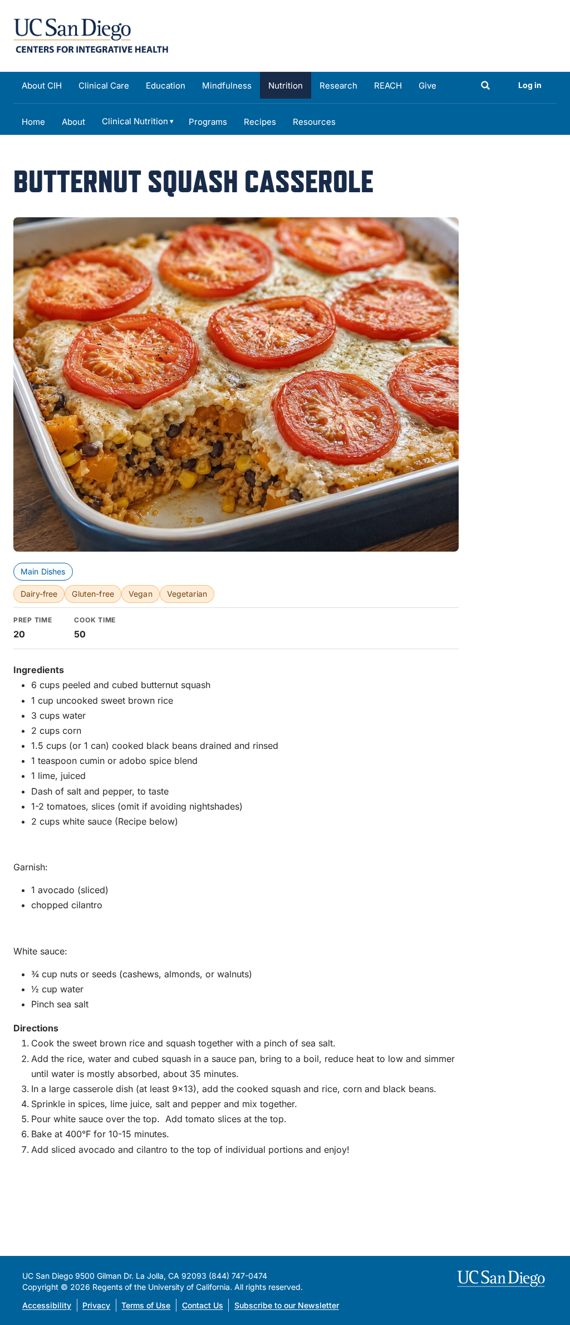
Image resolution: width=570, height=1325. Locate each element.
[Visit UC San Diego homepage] (502, 1278)
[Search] (485, 86)
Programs (208, 121)
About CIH (42, 85)
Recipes (260, 121)
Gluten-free (93, 593)
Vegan (141, 593)
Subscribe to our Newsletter (286, 1305)
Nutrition (285, 85)
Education (165, 85)
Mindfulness (227, 85)
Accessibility (46, 1305)
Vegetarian (187, 593)
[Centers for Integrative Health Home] (90, 34)
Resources (314, 121)
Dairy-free (39, 593)
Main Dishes (43, 571)
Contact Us (202, 1305)
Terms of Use (145, 1305)
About (73, 121)
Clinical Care (103, 85)
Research (338, 85)
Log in (530, 85)
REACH (388, 85)
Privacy (96, 1305)
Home (33, 121)
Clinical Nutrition (135, 121)
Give (427, 85)
